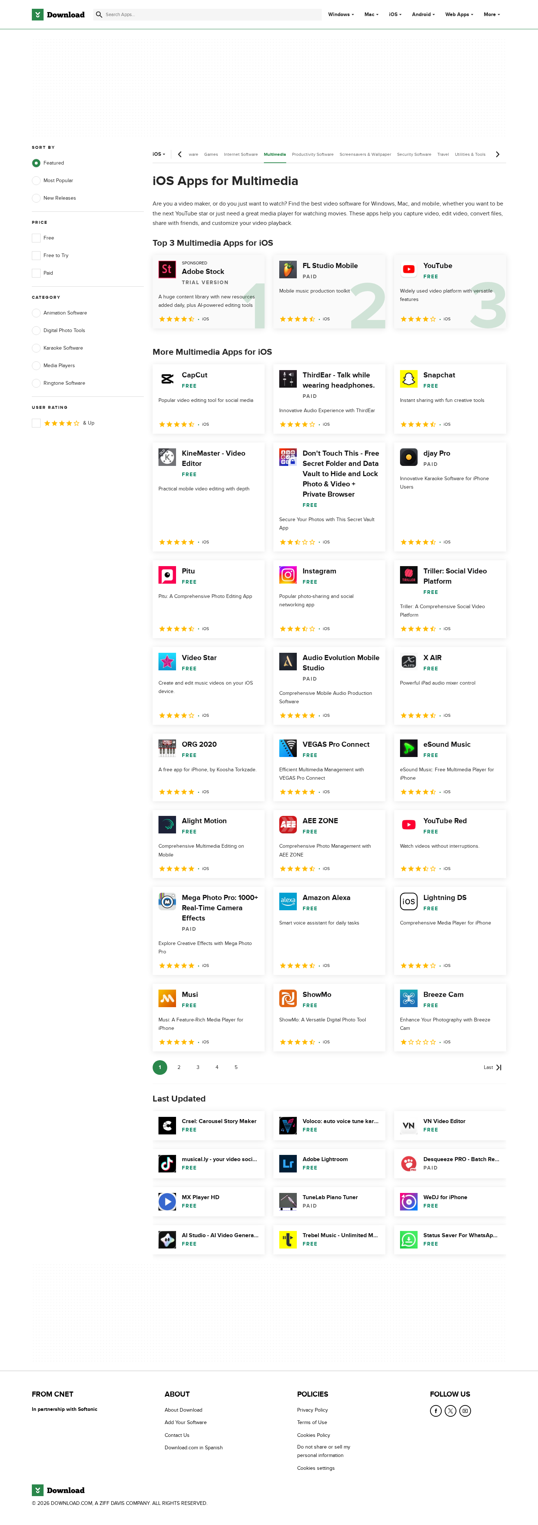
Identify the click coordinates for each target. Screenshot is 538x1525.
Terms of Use (312, 1422)
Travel (443, 154)
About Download (183, 1410)
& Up (88, 423)
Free (49, 238)
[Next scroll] (497, 154)
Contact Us (177, 1435)
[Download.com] (58, 14)
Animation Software (65, 313)
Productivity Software (313, 154)
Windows (339, 14)
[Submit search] (99, 14)
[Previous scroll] (180, 154)
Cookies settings (316, 1468)
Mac (369, 14)
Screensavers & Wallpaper (365, 154)
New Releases (60, 198)
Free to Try (56, 255)
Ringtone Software (64, 383)
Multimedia (275, 154)
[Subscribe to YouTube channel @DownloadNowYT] (465, 1411)
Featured (54, 163)
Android (421, 14)
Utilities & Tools (470, 154)
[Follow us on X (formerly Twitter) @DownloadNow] (450, 1411)
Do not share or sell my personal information (323, 1451)
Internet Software (241, 154)
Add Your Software (186, 1422)
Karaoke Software (63, 348)
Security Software (414, 154)
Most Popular (58, 180)
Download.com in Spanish (194, 1448)
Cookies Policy (313, 1435)
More (490, 14)
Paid (48, 273)
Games (211, 154)
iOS (393, 14)
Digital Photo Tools (64, 330)
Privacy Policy (312, 1410)
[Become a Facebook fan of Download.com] (436, 1411)
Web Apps (457, 14)
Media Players (59, 365)
